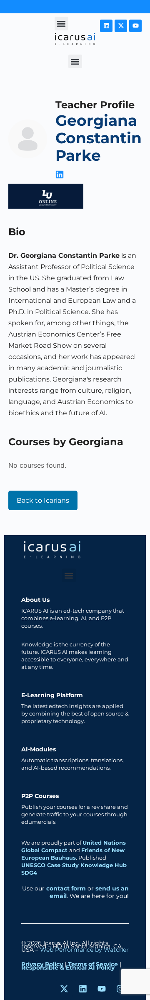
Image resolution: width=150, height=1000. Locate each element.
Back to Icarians (43, 500)
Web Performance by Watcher (84, 949)
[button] (61, 23)
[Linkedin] (106, 26)
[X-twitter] (121, 26)
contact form (66, 888)
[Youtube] (135, 26)
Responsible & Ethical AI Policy (68, 967)
